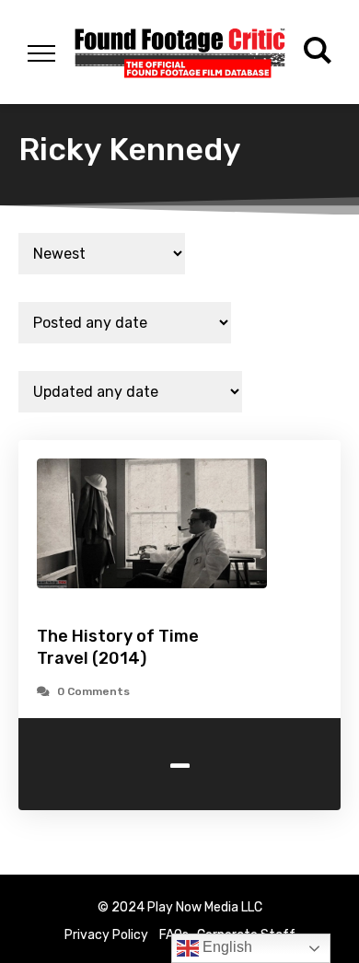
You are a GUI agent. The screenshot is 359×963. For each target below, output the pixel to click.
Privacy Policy (106, 935)
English (225, 947)
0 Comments (93, 691)
